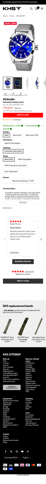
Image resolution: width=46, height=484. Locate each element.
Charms (6, 438)
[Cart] (36, 8)
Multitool (29, 417)
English (25, 458)
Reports (6, 369)
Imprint (6, 377)
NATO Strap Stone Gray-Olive (16, 166)
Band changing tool (33, 419)
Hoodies (29, 403)
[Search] (31, 8)
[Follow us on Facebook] (5, 451)
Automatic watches (33, 386)
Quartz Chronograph (13, 143)
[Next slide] (41, 239)
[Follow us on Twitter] (11, 451)
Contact (6, 363)
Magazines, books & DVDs (10, 426)
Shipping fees (8, 371)
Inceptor (29, 365)
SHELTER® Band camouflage (23, 339)
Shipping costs (26, 111)
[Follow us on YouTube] (22, 451)
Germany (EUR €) (11, 458)
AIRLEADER (20, 16)
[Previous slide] (5, 239)
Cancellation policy (10, 373)
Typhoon (29, 377)
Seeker (28, 373)
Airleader (29, 367)
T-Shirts (28, 401)
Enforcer (29, 375)
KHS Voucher (8, 423)
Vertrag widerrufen (10, 375)
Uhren (12, 16)
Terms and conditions (11, 379)
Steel (7, 135)
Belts (27, 409)
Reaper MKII (30, 369)
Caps (27, 405)
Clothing (6, 417)
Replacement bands (10, 401)
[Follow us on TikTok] (28, 451)
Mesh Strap (9, 159)
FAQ (4, 361)
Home (5, 16)
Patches (6, 421)
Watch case (7, 403)
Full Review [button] (14, 253)
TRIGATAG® (7, 405)
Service (6, 365)
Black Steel (18, 135)
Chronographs (31, 387)
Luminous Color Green (13, 151)
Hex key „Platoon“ (32, 425)
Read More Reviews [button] (23, 262)
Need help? (7, 208)
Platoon (28, 379)
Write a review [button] (23, 281)
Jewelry (6, 411)
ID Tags (5, 407)
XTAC (28, 392)
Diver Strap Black (11, 172)
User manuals (8, 367)
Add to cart (23, 115)
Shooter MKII (30, 371)
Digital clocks (31, 383)
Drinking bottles (9, 419)
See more (23, 202)
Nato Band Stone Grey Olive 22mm (39, 339)
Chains (5, 436)
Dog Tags (6, 409)
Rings (5, 413)
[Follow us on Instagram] (17, 451)
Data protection (9, 381)
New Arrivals (30, 381)
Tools (5, 415)
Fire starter (30, 415)
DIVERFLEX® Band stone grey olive (7, 339)
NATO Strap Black (24, 159)
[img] (15, 221)
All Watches (30, 363)
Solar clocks (30, 390)
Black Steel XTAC (33, 135)
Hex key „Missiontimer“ (31, 422)
